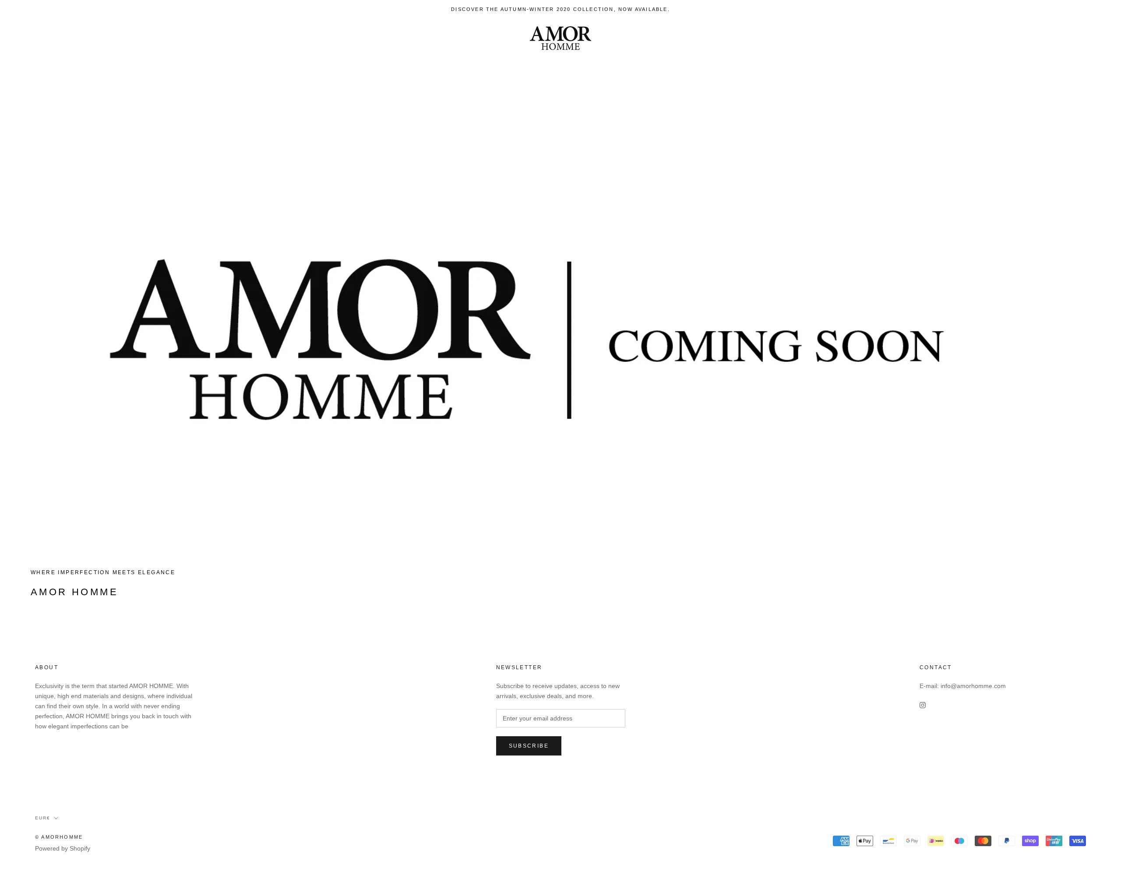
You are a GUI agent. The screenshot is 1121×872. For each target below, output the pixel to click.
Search (1042, 38)
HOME (32, 38)
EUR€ (963, 38)
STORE (72, 38)
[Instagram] (923, 705)
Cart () (1083, 38)
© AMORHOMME (59, 837)
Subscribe (529, 746)
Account (1005, 38)
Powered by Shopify (62, 848)
